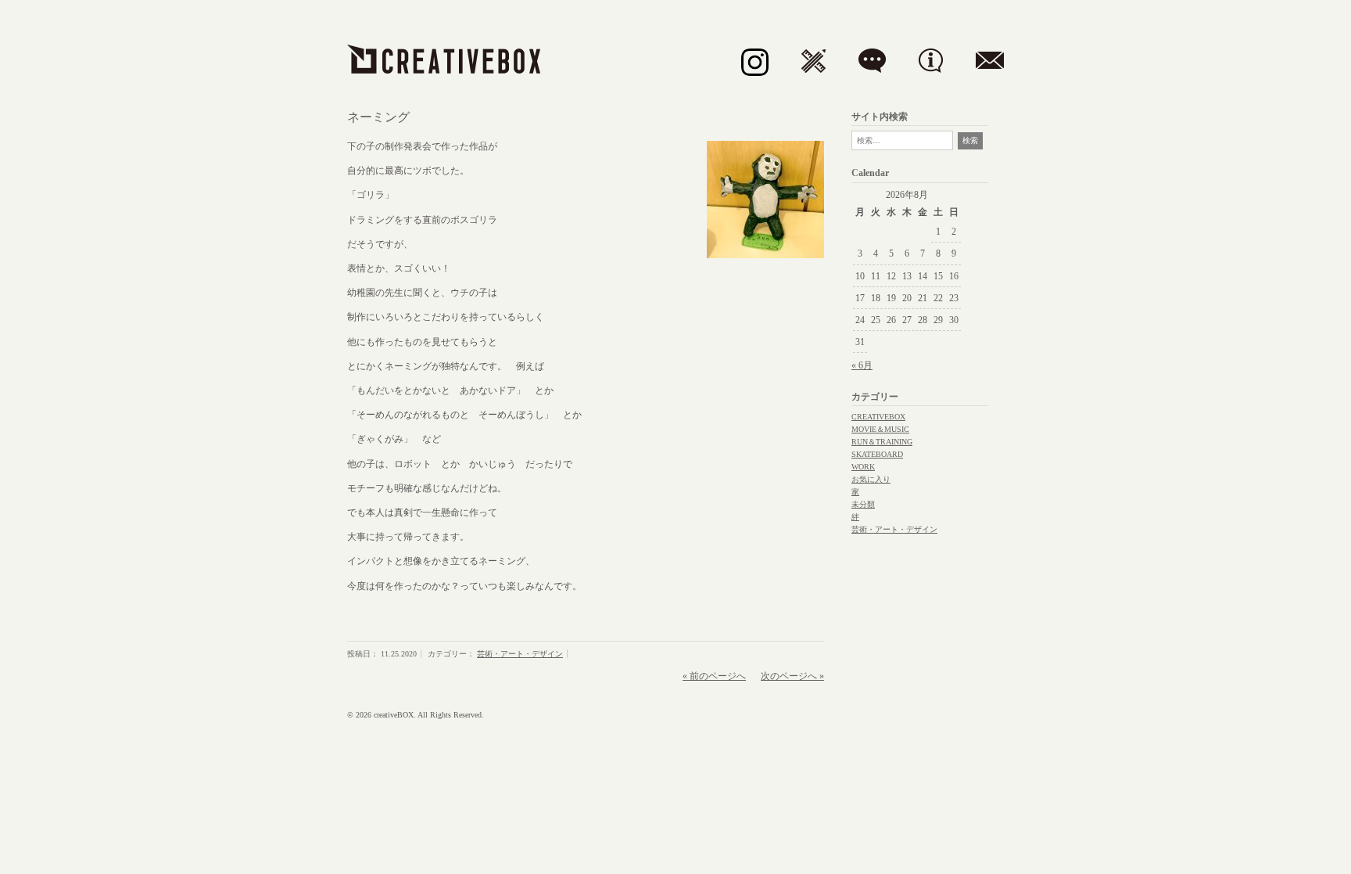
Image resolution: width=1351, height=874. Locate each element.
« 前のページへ (714, 676)
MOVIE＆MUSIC (880, 429)
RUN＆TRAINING (881, 441)
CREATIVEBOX (878, 416)
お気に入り (871, 479)
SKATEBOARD (877, 454)
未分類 (863, 504)
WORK (863, 466)
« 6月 (862, 365)
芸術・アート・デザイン (520, 653)
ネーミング (378, 117)
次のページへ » (792, 676)
